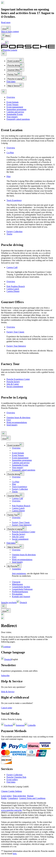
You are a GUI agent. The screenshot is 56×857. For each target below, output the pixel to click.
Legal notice (6, 796)
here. (15, 853)
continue (7, 646)
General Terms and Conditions (32, 798)
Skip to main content (10, 31)
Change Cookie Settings (11, 791)
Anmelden (16, 569)
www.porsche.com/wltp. (11, 810)
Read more (5, 22)
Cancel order (6, 708)
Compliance (13, 798)
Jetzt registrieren (19, 573)
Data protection (19, 796)
